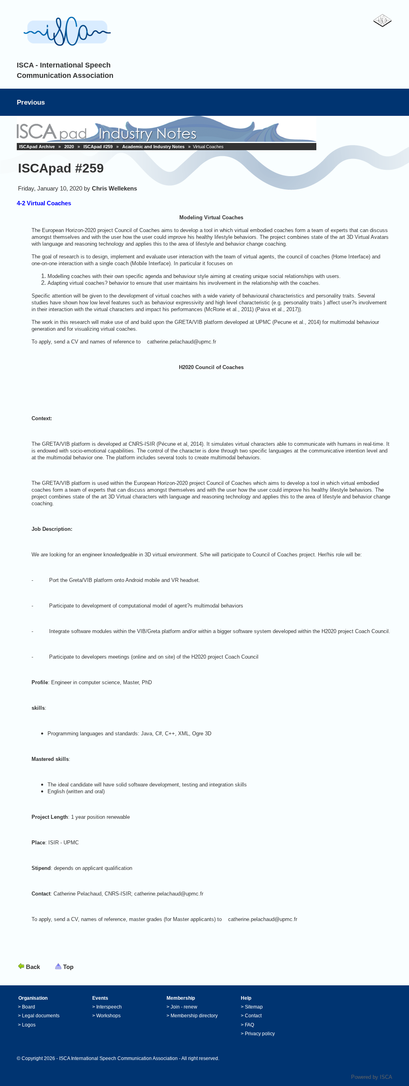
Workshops (108, 1015)
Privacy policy (260, 1033)
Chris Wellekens (114, 188)
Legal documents (41, 1015)
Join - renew (184, 1007)
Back (33, 966)
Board (28, 1007)
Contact (253, 1015)
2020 (69, 146)
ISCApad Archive (37, 146)
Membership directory (194, 1015)
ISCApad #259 (98, 146)
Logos (29, 1025)
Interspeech (109, 1007)
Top (68, 966)
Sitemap (254, 1007)
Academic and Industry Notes (153, 146)
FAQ (249, 1025)
